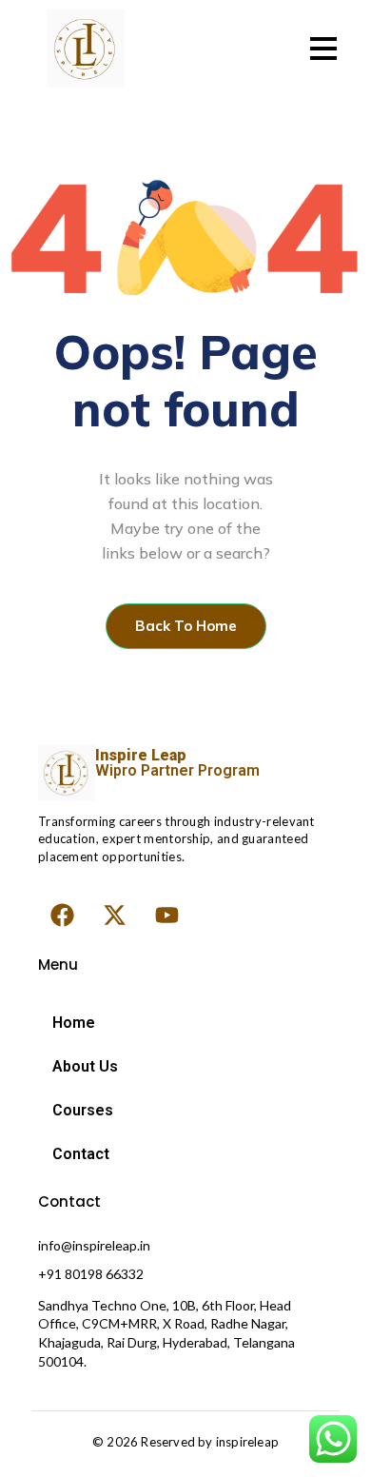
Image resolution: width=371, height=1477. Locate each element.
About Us (85, 1066)
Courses (82, 1110)
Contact (80, 1154)
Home (73, 1023)
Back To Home (186, 626)
